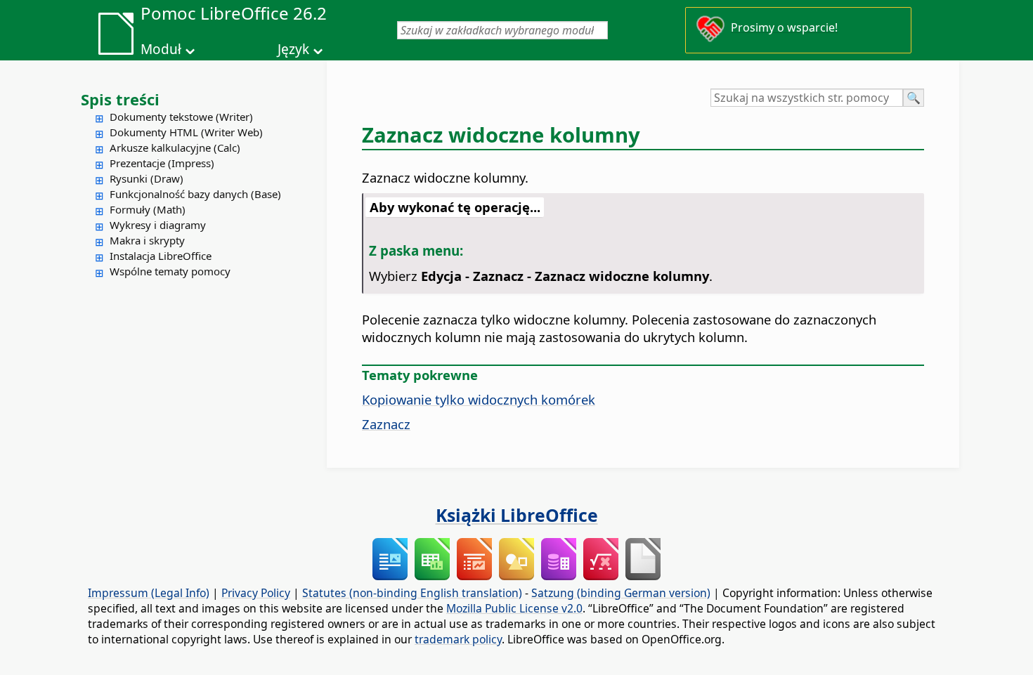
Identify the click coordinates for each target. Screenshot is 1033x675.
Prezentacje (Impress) (162, 163)
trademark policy (458, 639)
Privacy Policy (255, 593)
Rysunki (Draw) (146, 178)
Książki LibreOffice (517, 515)
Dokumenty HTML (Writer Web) (186, 132)
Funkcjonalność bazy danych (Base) (195, 194)
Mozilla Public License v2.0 (514, 608)
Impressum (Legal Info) (148, 593)
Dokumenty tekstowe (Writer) (181, 117)
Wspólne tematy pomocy (170, 271)
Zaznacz (386, 424)
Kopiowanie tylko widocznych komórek (478, 399)
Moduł (161, 49)
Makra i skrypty (147, 240)
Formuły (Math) (148, 209)
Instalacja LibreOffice (161, 256)
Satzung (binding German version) (620, 593)
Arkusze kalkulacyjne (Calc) (175, 147)
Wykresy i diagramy (158, 225)
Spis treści (120, 99)
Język (293, 49)
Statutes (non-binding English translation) (412, 593)
